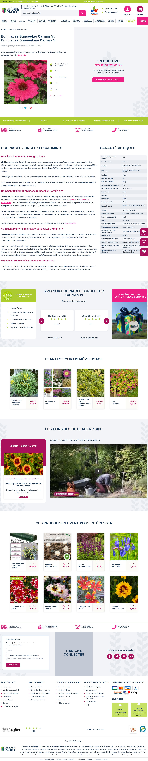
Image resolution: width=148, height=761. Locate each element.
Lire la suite (22, 55)
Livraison (144, 234)
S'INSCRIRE (13, 665)
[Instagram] (131, 656)
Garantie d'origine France (38, 696)
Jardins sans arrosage (65, 21)
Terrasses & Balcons (76, 21)
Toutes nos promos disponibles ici (94, 1)
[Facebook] (109, 656)
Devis (144, 254)
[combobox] (50, 13)
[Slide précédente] (41, 321)
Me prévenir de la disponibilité (108, 80)
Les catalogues (7, 700)
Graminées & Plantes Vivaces (100, 21)
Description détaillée (56, 96)
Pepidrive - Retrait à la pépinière (68, 693)
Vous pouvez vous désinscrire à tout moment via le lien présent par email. (24, 659)
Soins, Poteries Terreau (131, 21)
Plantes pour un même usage (74, 121)
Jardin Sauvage (70, 223)
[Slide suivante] (106, 321)
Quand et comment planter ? (95, 693)
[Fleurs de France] (94, 10)
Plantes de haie (4, 21)
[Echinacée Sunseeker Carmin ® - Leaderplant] (25, 82)
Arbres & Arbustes (42, 21)
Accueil (3, 29)
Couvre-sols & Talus (32, 21)
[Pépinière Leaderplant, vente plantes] (11, 10)
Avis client (44, 121)
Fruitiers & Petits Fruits (87, 21)
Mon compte (127, 14)
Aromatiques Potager (52, 21)
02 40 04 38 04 (111, 9)
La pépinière (7, 687)
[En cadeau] (129, 320)
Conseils (144, 244)
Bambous (22, 21)
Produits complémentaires (104, 121)
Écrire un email (111, 12)
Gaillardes (72, 200)
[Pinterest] (117, 656)
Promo (142, 21)
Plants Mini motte (120, 21)
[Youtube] (124, 656)
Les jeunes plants (91, 690)
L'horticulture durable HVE (11, 690)
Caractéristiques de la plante (14, 121)
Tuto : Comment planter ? (133, 121)
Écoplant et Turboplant (93, 687)
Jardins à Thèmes (111, 21)
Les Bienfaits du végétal (10, 706)
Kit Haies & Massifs (13, 21)
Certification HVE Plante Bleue (40, 693)
